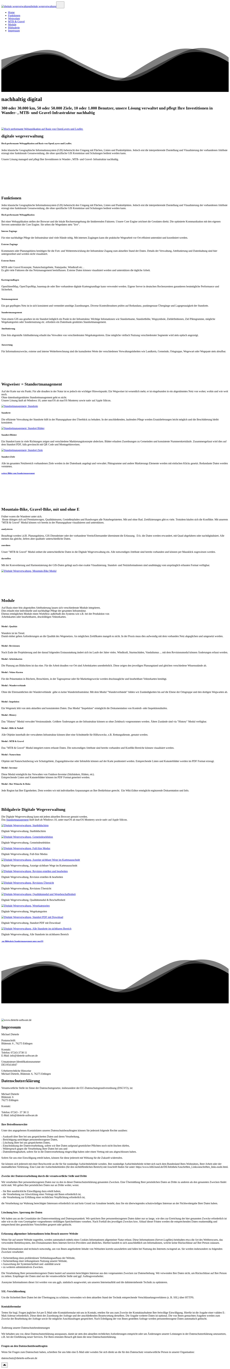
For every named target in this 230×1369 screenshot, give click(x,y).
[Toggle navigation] (60, 4)
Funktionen (14, 15)
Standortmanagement (17, 819)
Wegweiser (14, 18)
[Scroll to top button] (4, 1365)
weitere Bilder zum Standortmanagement (18, 473)
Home (11, 12)
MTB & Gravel (16, 21)
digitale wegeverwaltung (43, 6)
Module (12, 24)
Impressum (14, 30)
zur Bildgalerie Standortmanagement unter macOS (22, 941)
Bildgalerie (14, 27)
